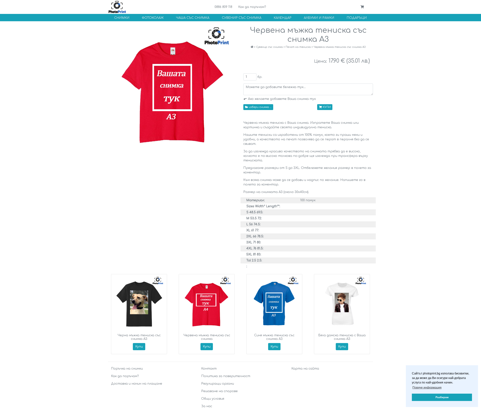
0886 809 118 (223, 7)
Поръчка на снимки (127, 368)
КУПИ (327, 107)
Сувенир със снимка (241, 18)
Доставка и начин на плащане (136, 383)
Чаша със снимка (192, 18)
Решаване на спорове (219, 391)
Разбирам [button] (442, 397)
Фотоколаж (153, 18)
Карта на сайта (305, 368)
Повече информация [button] (427, 387)
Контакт (209, 368)
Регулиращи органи (217, 383)
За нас (206, 406)
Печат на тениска (298, 47)
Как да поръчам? (252, 7)
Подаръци (357, 18)
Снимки (121, 18)
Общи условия (212, 398)
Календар (282, 18)
